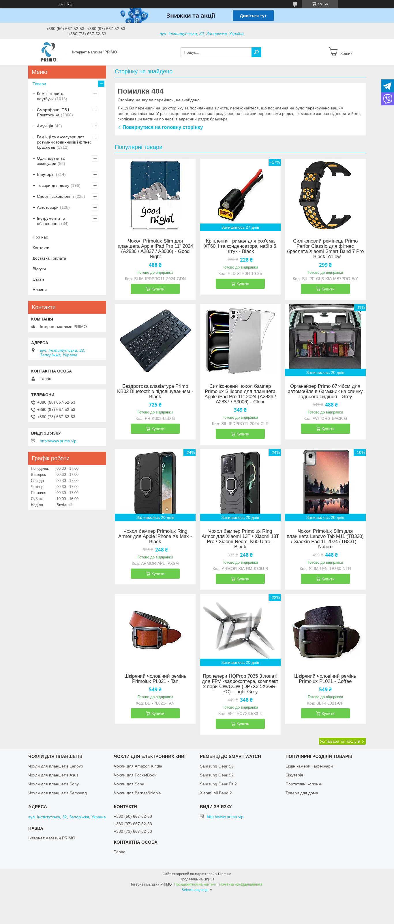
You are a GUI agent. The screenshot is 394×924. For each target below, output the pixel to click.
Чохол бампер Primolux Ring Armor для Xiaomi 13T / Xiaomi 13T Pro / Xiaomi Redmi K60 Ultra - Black (240, 539)
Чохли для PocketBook (135, 775)
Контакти (41, 247)
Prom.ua (224, 874)
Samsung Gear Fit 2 (218, 784)
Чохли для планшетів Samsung (57, 793)
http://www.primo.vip (58, 441)
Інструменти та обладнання (51, 221)
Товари (39, 83)
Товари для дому (53, 185)
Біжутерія (46, 174)
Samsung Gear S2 (217, 775)
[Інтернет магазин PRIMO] (48, 52)
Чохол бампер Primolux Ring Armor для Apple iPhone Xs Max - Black (155, 536)
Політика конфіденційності (241, 884)
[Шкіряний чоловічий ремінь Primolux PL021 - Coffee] (325, 630)
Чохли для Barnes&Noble (137, 793)
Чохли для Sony (129, 784)
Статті (38, 279)
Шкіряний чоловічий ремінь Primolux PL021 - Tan (155, 679)
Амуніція (45, 126)
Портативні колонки (304, 784)
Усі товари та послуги (340, 741)
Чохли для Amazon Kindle (138, 766)
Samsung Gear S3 (217, 766)
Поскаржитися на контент (195, 884)
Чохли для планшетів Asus (53, 775)
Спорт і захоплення (55, 196)
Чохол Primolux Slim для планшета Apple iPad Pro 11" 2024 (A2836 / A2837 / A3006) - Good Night (155, 249)
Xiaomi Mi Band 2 (216, 793)
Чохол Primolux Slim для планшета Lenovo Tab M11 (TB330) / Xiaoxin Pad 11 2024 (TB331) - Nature (325, 539)
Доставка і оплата (49, 258)
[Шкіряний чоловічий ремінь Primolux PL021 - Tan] (155, 630)
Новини (40, 289)
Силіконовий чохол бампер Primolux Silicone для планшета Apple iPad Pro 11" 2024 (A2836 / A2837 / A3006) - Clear (240, 394)
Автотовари (48, 207)
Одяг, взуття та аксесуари (51, 161)
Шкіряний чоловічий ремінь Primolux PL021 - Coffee (325, 679)
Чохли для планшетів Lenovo (55, 766)
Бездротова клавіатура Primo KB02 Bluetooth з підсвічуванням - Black (155, 391)
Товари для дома (302, 793)
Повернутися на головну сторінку (163, 127)
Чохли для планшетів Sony (53, 784)
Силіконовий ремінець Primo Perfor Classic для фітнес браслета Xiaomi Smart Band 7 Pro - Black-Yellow (325, 249)
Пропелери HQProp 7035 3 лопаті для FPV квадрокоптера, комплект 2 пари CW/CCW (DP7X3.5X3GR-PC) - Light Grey (240, 684)
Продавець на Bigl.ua (197, 879)
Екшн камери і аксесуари (309, 766)
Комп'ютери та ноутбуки (51, 96)
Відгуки (39, 269)
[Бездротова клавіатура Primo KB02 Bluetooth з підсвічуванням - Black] (155, 340)
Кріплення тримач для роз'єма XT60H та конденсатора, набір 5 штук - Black (240, 246)
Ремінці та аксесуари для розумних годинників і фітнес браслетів (64, 142)
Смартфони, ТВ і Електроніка (53, 112)
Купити (157, 289)
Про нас (40, 237)
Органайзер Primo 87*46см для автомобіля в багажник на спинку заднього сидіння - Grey (325, 391)
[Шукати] (256, 52)
